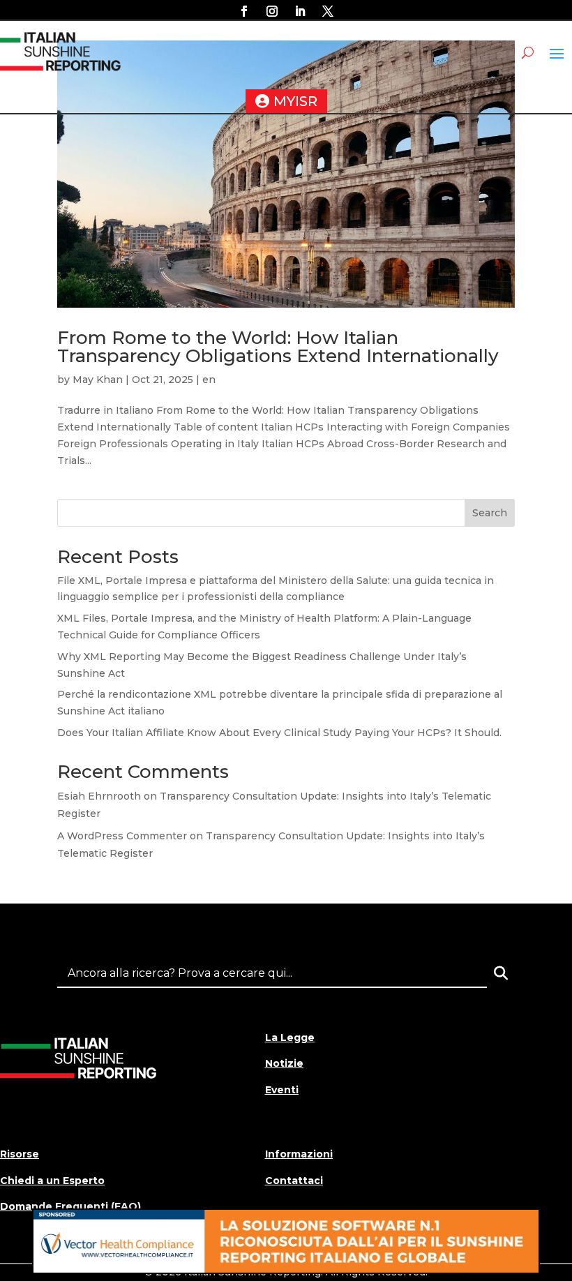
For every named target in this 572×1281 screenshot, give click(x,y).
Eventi (282, 1090)
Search (489, 513)
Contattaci (294, 1180)
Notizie (284, 1063)
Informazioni (299, 1154)
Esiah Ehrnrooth (99, 796)
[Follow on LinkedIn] (300, 11)
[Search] (501, 973)
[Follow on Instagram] (272, 11)
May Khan (98, 379)
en (209, 379)
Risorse (19, 1154)
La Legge (290, 1037)
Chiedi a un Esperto (52, 1180)
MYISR (295, 101)
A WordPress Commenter (122, 836)
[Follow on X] (328, 11)
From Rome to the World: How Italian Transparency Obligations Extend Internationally (278, 347)
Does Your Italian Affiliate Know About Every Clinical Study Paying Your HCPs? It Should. (279, 732)
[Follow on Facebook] (244, 11)
